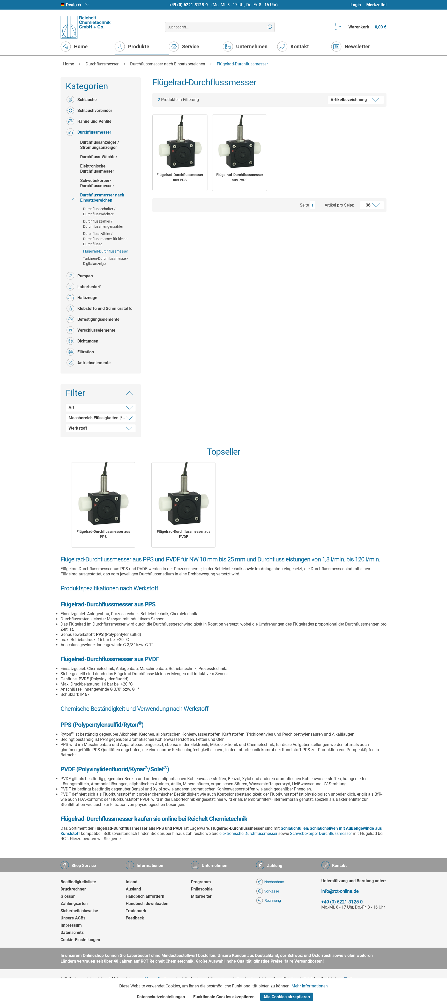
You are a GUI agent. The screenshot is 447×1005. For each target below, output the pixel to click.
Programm (201, 881)
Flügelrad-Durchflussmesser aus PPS (180, 177)
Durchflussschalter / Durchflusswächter (99, 211)
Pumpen (85, 275)
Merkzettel (376, 4)
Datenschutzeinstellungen (161, 996)
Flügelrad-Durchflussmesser (105, 251)
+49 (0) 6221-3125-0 (188, 4)
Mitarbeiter (201, 896)
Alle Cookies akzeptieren (286, 996)
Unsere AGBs (73, 918)
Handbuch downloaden (147, 903)
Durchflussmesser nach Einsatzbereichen (102, 198)
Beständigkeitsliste (78, 881)
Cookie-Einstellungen (80, 939)
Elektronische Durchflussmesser (97, 169)
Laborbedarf (89, 286)
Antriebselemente (94, 362)
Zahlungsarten (74, 903)
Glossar (68, 896)
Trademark (136, 910)
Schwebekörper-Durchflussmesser (97, 183)
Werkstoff (78, 428)
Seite (304, 205)
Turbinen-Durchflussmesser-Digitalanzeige (105, 261)
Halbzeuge (87, 297)
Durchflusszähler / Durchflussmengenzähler (103, 224)
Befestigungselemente (98, 319)
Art (71, 407)
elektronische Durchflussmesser (248, 833)
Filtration (85, 351)
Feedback (135, 918)
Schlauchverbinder (94, 110)
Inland (131, 881)
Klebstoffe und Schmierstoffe (104, 308)
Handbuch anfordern (145, 896)
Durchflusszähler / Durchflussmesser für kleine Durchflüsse (105, 239)
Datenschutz (72, 932)
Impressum (71, 925)
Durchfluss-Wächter (98, 156)
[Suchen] (269, 27)
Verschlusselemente (96, 330)
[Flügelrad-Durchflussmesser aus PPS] (180, 142)
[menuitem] (358, 5)
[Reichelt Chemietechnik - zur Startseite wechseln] (86, 27)
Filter (75, 393)
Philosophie (202, 889)
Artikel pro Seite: (339, 205)
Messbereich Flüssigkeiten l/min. (99, 417)
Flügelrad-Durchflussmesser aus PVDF (239, 177)
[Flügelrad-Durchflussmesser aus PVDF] (239, 142)
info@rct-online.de (340, 891)
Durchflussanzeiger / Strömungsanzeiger (99, 145)
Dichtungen (87, 341)
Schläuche (87, 99)
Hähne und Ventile (94, 121)
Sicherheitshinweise (79, 910)
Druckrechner (73, 889)
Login (356, 4)
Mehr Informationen (310, 986)
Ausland (133, 889)
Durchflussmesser (94, 132)
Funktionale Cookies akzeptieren (224, 996)
